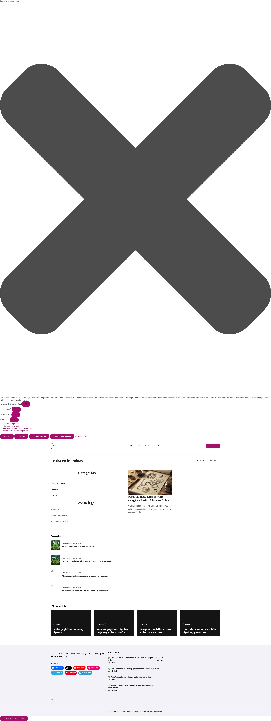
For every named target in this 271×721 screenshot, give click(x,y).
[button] (135, 199)
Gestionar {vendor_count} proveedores (17, 428)
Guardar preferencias (62, 436)
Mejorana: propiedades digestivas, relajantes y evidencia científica (87, 561)
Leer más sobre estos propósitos (15, 431)
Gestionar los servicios (11, 426)
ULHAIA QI (66, 543)
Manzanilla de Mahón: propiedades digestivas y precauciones (85, 591)
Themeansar (157, 712)
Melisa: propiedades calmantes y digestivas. (78, 546)
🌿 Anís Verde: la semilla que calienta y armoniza (129, 677)
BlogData (146, 712)
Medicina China (58, 483)
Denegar (21, 436)
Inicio (125, 446)
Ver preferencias (39, 436)
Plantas (55, 489)
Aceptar (7, 436)
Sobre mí (132, 446)
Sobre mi (55, 495)
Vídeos (140, 446)
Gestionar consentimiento (14, 718)
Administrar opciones (11, 424)
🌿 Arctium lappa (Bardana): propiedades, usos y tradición (133, 669)
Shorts (147, 446)
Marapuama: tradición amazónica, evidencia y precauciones (85, 576)
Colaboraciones (156, 446)
